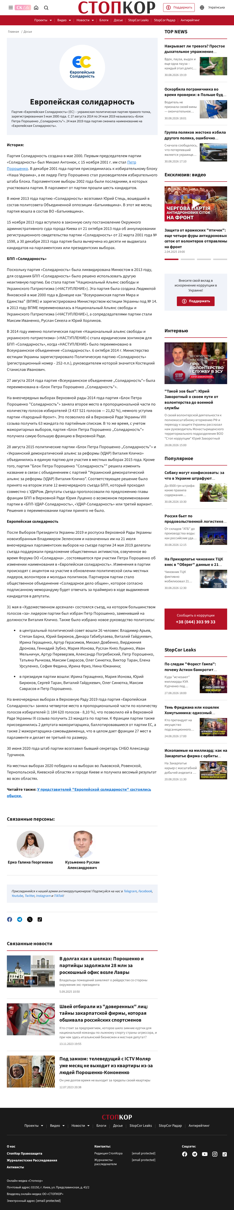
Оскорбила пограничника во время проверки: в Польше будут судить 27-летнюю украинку (196, 94)
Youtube (17, 895)
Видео (61, 20)
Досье (118, 20)
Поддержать (182, 7)
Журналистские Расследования (32, 1160)
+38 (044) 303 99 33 (195, 622)
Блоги (103, 20)
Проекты (40, 20)
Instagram (43, 895)
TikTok (58, 895)
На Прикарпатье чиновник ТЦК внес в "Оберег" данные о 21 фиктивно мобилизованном (194, 564)
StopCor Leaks (138, 20)
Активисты (15, 1167)
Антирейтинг (190, 20)
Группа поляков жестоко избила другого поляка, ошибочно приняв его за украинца (195, 138)
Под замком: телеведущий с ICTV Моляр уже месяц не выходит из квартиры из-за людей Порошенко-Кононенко (106, 1065)
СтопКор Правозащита (24, 1153)
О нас (11, 1146)
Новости (83, 20)
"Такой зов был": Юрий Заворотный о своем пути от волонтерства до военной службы (191, 399)
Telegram (130, 891)
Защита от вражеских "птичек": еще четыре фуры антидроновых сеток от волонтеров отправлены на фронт (196, 238)
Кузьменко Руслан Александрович (82, 865)
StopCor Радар (164, 20)
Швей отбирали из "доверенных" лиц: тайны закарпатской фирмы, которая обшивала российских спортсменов (103, 1013)
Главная (13, 31)
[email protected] (48, 1200)
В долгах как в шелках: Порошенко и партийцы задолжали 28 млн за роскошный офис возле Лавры (101, 965)
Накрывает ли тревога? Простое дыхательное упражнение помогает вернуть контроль (195, 51)
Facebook (145, 891)
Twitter (29, 895)
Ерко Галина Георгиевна (30, 862)
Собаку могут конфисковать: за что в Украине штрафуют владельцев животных (194, 478)
